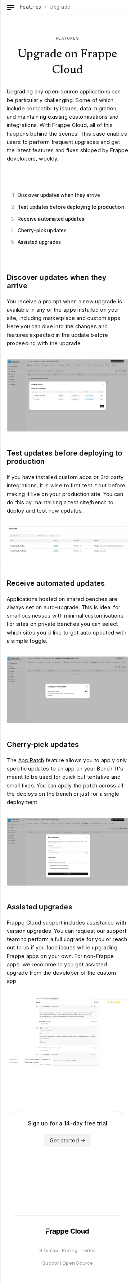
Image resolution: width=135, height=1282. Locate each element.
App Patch (31, 760)
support (53, 922)
